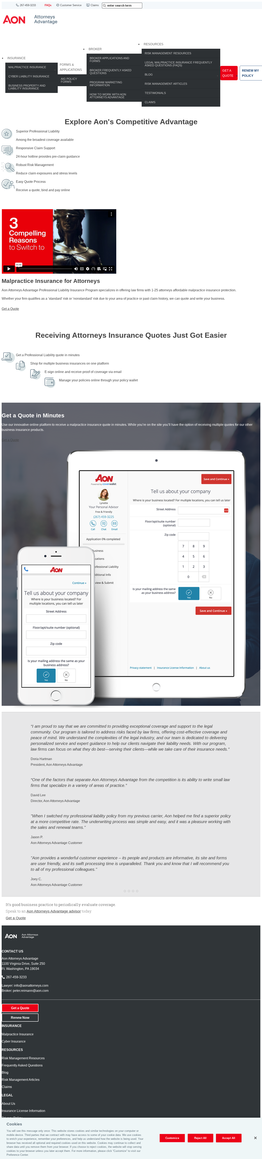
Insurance (16, 58)
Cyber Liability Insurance (28, 76)
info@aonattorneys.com (31, 985)
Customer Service (70, 5)
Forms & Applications (71, 67)
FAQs (48, 5)
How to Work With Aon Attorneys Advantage (108, 96)
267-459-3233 (28, 5)
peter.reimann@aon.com (31, 990)
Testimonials (155, 93)
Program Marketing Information (106, 84)
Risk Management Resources (168, 53)
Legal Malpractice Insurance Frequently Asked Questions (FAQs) (178, 64)
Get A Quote (227, 73)
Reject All (200, 1138)
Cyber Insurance (14, 1041)
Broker (95, 49)
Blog (149, 74)
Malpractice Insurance (27, 67)
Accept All (228, 1138)
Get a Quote (10, 309)
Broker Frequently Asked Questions (110, 72)
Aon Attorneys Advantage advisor (54, 911)
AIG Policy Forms (69, 80)
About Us (8, 1103)
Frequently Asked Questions (22, 1065)
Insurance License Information (23, 1111)
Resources (153, 44)
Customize (172, 1138)
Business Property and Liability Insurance (26, 87)
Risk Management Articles (166, 83)
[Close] (255, 1137)
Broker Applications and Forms (109, 59)
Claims (95, 5)
